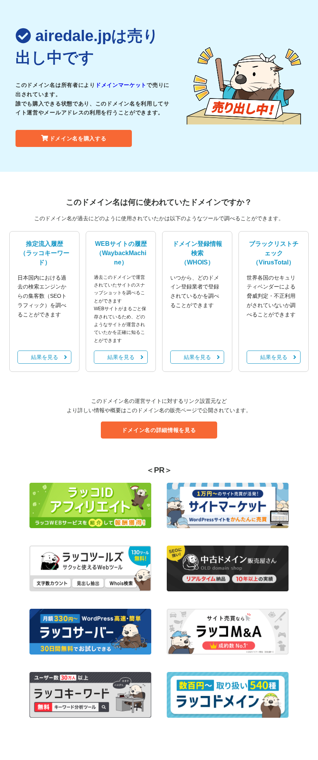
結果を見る (44, 357)
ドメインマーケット (121, 85)
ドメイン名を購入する (78, 138)
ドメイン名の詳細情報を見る (159, 430)
